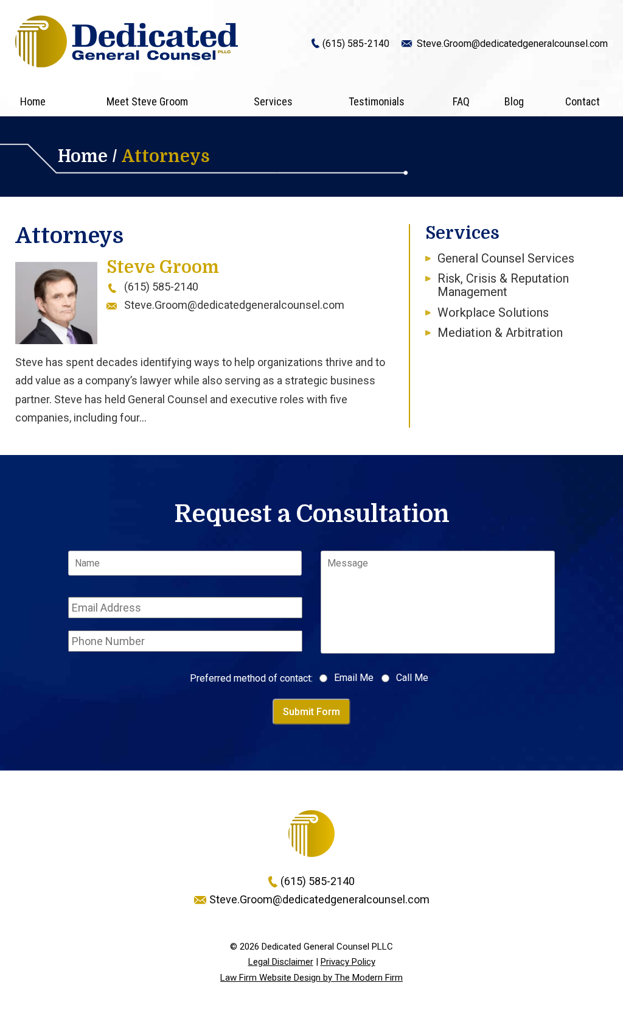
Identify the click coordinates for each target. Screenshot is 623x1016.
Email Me (354, 677)
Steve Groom (162, 267)
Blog (514, 101)
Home (33, 101)
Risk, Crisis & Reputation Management (503, 285)
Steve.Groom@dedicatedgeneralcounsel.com (512, 43)
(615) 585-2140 (355, 43)
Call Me (412, 677)
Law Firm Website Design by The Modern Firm (311, 977)
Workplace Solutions (493, 312)
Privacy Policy (348, 961)
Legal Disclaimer (280, 961)
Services (273, 101)
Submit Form (311, 712)
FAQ (461, 101)
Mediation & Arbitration (500, 332)
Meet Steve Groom (147, 101)
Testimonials (377, 101)
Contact (582, 101)
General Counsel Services (505, 258)
